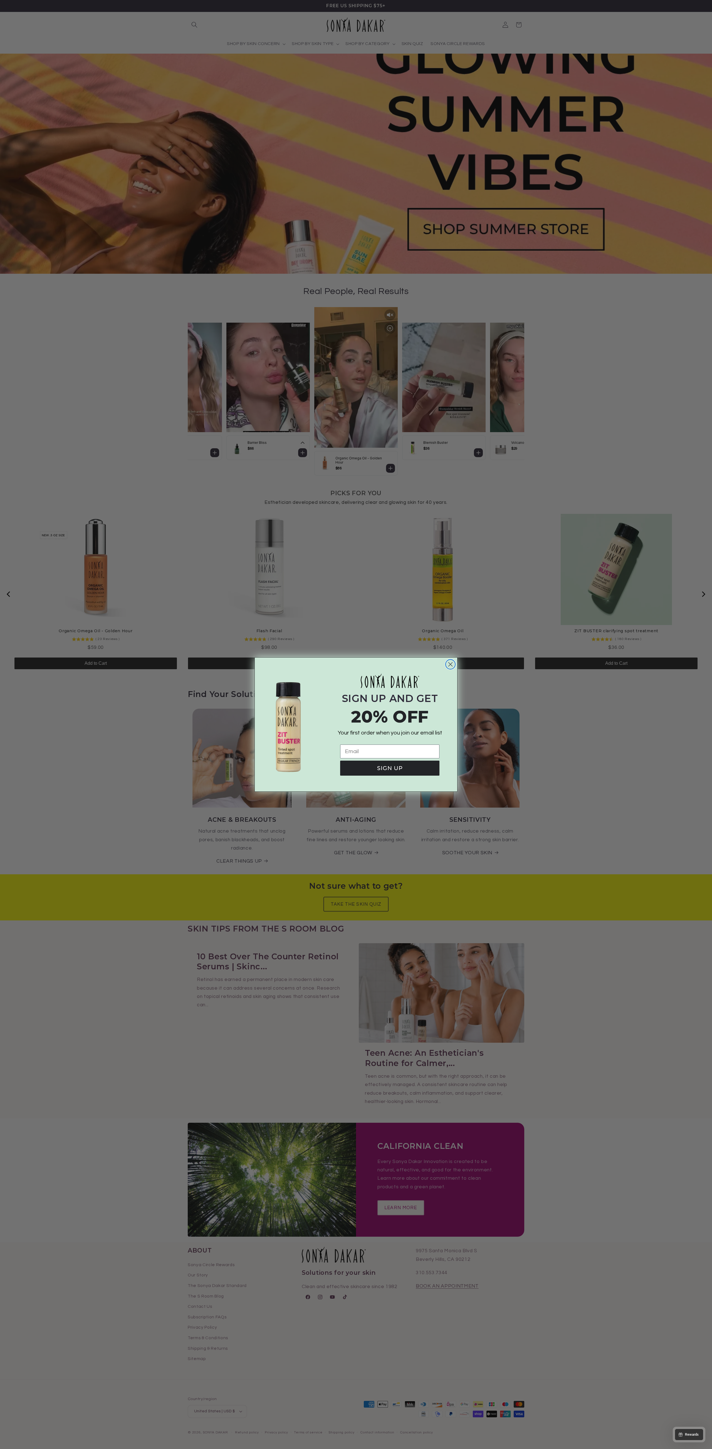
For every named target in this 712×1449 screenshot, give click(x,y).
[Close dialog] (450, 664)
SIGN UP (390, 768)
